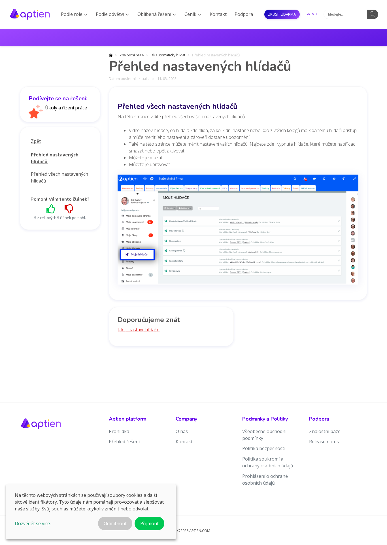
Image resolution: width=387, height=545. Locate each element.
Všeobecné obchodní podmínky (264, 434)
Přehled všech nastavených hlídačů (59, 177)
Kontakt (218, 14)
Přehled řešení (124, 441)
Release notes (324, 441)
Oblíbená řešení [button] (156, 14)
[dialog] (91, 511)
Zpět (36, 141)
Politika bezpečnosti (263, 448)
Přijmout (149, 523)
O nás (182, 431)
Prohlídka (119, 431)
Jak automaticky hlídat (168, 55)
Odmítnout (115, 523)
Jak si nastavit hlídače (139, 329)
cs (308, 13)
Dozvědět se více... (33, 523)
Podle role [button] (74, 14)
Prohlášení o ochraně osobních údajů (265, 479)
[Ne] (69, 209)
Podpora (244, 14)
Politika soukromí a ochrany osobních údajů (267, 462)
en (314, 13)
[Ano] (51, 209)
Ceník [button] (192, 14)
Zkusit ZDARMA (282, 14)
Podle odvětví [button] (112, 14)
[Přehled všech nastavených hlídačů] (238, 231)
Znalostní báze (132, 55)
